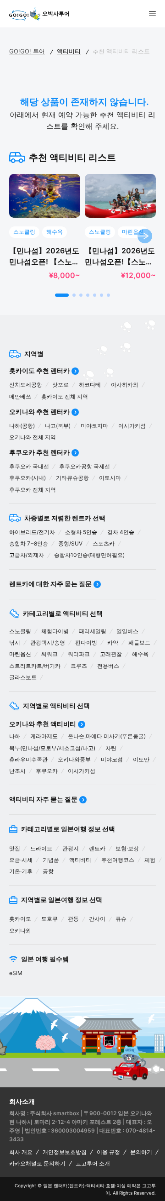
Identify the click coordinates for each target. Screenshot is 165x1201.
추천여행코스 (117, 859)
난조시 (17, 770)
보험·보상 (127, 848)
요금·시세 (21, 859)
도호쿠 (49, 918)
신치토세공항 (25, 384)
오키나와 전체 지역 (32, 437)
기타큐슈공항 (72, 477)
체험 (149, 859)
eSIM (15, 973)
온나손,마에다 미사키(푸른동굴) (107, 736)
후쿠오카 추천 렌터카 (39, 452)
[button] (62, 295)
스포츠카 (104, 543)
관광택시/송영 (47, 642)
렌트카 (97, 848)
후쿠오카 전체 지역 (32, 489)
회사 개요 (21, 1152)
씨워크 (49, 653)
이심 (121, 1185)
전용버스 (108, 665)
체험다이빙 (55, 631)
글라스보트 (23, 677)
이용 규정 (108, 1152)
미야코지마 (94, 425)
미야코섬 (112, 759)
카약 (112, 642)
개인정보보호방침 (65, 1152)
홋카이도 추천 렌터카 (39, 370)
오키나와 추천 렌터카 (39, 411)
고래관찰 (111, 653)
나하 (14, 736)
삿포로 (60, 384)
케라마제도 (44, 736)
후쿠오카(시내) (27, 477)
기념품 (51, 859)
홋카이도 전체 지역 (64, 396)
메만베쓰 (20, 396)
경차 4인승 (120, 532)
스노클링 (20, 631)
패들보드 (139, 642)
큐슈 (121, 918)
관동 (73, 918)
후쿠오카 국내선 (29, 466)
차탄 (110, 748)
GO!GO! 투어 (27, 51)
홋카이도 (20, 918)
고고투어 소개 (93, 1163)
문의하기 (141, 1152)
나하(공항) (22, 425)
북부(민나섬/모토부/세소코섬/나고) (52, 748)
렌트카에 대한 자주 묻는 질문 (50, 583)
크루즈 (79, 665)
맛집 (14, 848)
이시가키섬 (132, 425)
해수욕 (140, 653)
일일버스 (127, 631)
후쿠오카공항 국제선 (84, 466)
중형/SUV (70, 543)
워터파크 (79, 653)
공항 (48, 871)
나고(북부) (58, 425)
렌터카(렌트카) (69, 1185)
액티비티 (69, 51)
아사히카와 (124, 384)
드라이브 (41, 848)
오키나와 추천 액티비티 (42, 724)
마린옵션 (20, 653)
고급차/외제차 (26, 554)
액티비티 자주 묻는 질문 (43, 799)
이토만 (141, 759)
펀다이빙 (86, 642)
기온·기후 (21, 871)
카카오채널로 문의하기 (37, 1163)
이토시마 (110, 477)
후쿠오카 (47, 770)
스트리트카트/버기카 (34, 665)
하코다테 (90, 384)
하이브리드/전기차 (32, 532)
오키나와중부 (74, 759)
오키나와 (20, 930)
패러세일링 (92, 631)
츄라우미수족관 (28, 759)
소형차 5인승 (81, 532)
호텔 (110, 1185)
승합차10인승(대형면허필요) (89, 554)
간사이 (97, 918)
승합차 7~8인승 (28, 543)
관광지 (70, 848)
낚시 (14, 642)
